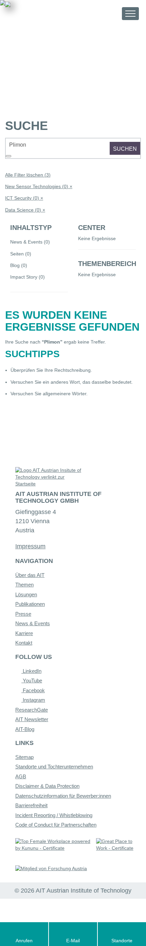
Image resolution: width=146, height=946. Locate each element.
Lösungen (26, 594)
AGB (20, 776)
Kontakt (23, 643)
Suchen (125, 149)
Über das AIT (29, 575)
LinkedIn (31, 671)
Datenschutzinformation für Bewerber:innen (63, 796)
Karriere (24, 633)
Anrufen (24, 940)
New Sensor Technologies (38, 186)
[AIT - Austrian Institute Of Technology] (42, 13)
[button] (110, 13)
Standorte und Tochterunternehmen (54, 766)
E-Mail (73, 940)
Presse (23, 614)
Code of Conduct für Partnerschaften (55, 825)
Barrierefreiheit (31, 805)
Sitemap (24, 757)
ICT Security (24, 198)
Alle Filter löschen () (28, 175)
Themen (24, 584)
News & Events (32, 623)
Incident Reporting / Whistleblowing (53, 815)
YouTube (31, 680)
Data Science (25, 210)
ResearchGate (31, 710)
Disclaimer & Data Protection (47, 786)
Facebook (33, 690)
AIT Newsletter (31, 719)
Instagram (33, 700)
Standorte (121, 940)
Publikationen (30, 604)
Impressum (30, 546)
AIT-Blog (24, 729)
